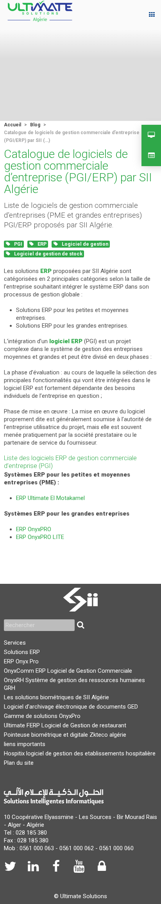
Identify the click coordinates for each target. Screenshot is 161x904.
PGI (17, 244)
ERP (41, 244)
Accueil (12, 125)
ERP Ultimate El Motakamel (50, 498)
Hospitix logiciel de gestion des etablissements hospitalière (80, 753)
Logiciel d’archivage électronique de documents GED (71, 706)
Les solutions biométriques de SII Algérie (56, 697)
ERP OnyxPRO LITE (40, 537)
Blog (35, 125)
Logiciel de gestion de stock (47, 254)
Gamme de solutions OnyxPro (42, 716)
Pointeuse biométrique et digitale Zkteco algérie (65, 734)
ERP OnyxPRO (33, 529)
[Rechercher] (80, 625)
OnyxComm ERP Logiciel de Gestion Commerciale (68, 670)
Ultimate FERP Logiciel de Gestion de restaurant (65, 725)
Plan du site (19, 762)
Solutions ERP (22, 652)
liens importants (24, 744)
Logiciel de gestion (84, 244)
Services (15, 642)
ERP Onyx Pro (21, 661)
